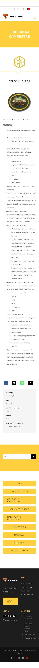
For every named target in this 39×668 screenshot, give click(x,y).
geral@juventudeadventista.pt (30, 638)
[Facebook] (6, 383)
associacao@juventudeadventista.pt (19, 4)
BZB (20, 653)
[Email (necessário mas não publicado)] (30, 383)
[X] (14, 383)
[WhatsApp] (22, 383)
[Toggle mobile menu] (35, 18)
